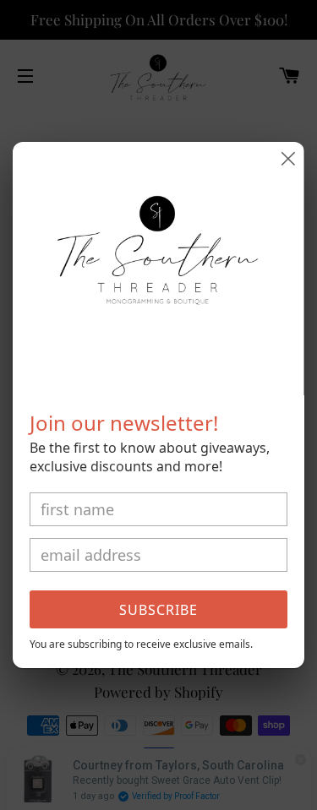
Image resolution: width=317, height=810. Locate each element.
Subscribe (158, 610)
